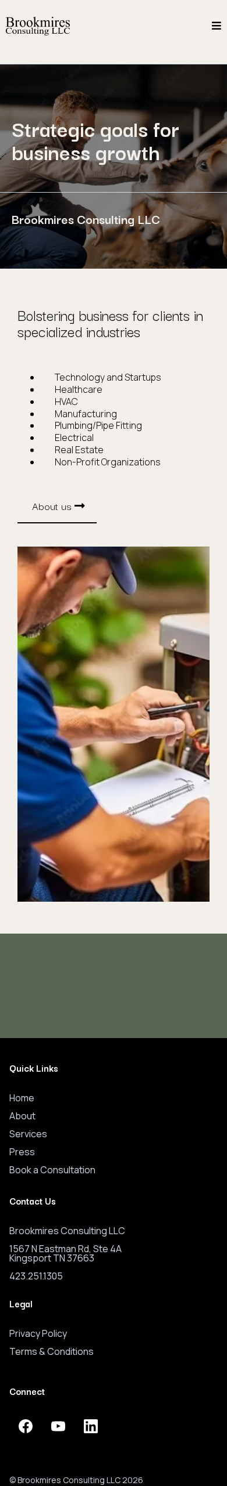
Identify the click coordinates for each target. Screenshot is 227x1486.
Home (21, 1097)
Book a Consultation (52, 1169)
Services (28, 1133)
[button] (216, 26)
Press (22, 1151)
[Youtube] (58, 1426)
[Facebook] (25, 1426)
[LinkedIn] (91, 1426)
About (22, 1115)
